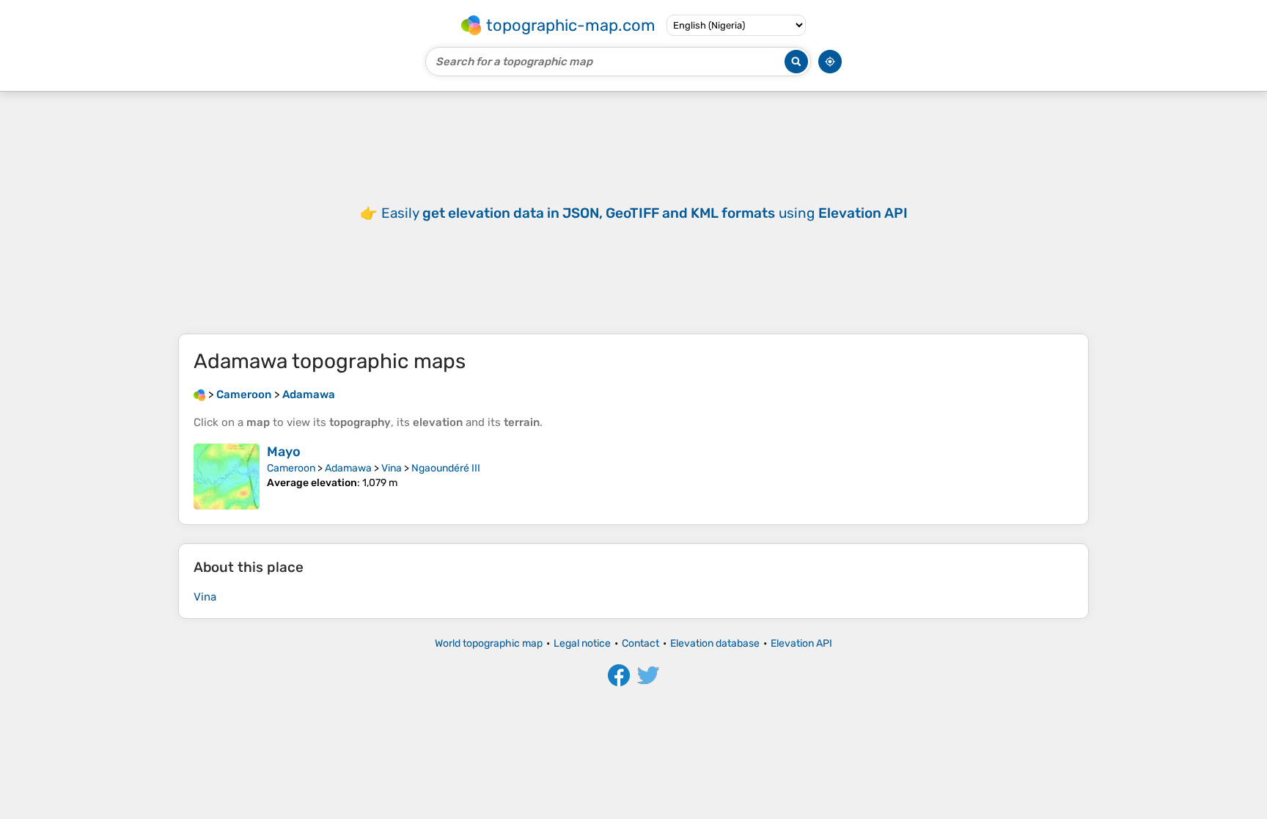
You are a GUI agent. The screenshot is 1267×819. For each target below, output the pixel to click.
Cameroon (291, 468)
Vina (391, 468)
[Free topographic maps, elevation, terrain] (199, 394)
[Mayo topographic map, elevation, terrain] (227, 477)
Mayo (284, 452)
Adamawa (348, 468)
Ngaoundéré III (445, 468)
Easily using (644, 213)
